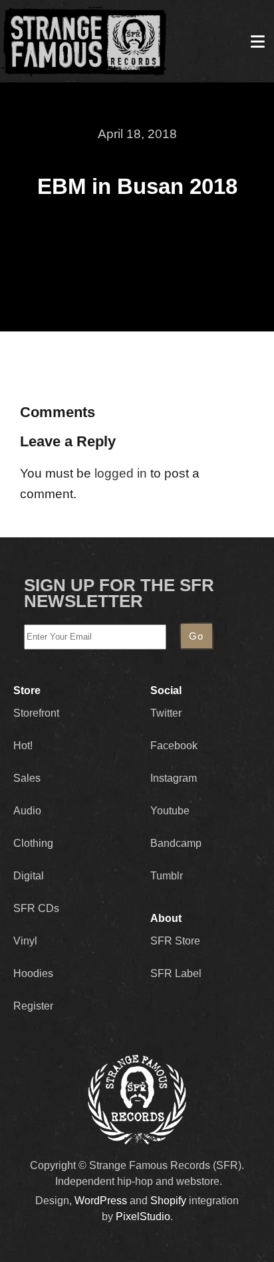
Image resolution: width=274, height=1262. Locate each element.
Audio (27, 810)
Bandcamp (176, 843)
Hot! (23, 745)
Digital (28, 875)
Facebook (174, 745)
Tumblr (166, 875)
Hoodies (33, 973)
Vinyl (25, 940)
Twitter (166, 713)
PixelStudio (143, 1216)
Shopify (168, 1200)
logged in (120, 473)
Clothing (33, 843)
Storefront (36, 713)
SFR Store (175, 940)
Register (33, 1006)
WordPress (100, 1200)
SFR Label (176, 973)
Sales (27, 778)
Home (84, 41)
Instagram (173, 778)
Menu (257, 41)
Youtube (170, 810)
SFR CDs (36, 908)
